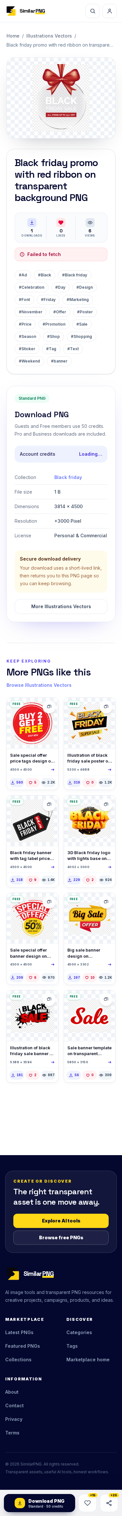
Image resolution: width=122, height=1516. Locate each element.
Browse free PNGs (61, 1237)
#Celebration (31, 287)
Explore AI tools (61, 1220)
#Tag (51, 348)
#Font (24, 299)
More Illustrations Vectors (61, 606)
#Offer (59, 311)
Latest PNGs (19, 1332)
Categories (79, 1332)
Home (13, 36)
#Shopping (81, 336)
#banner (59, 361)
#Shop (53, 336)
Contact (14, 1405)
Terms (12, 1432)
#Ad (23, 275)
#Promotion (54, 324)
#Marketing (78, 299)
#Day (60, 287)
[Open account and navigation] (109, 11)
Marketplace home (88, 1359)
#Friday (48, 299)
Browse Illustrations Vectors (39, 685)
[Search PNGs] (93, 11)
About (12, 1392)
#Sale (82, 324)
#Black (44, 275)
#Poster (85, 311)
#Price (25, 324)
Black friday (68, 477)
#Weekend (29, 361)
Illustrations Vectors (49, 36)
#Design (84, 287)
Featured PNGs (22, 1346)
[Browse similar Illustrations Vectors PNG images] (49, 706)
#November (30, 311)
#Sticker (27, 348)
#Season (27, 336)
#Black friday (74, 275)
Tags (72, 1346)
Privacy (13, 1419)
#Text (73, 348)
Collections (18, 1359)
